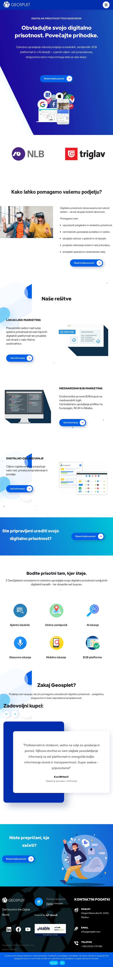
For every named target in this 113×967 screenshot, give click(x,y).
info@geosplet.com (90, 931)
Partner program (56, 899)
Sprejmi (54, 963)
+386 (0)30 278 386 (91, 946)
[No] (109, 959)
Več (62, 963)
